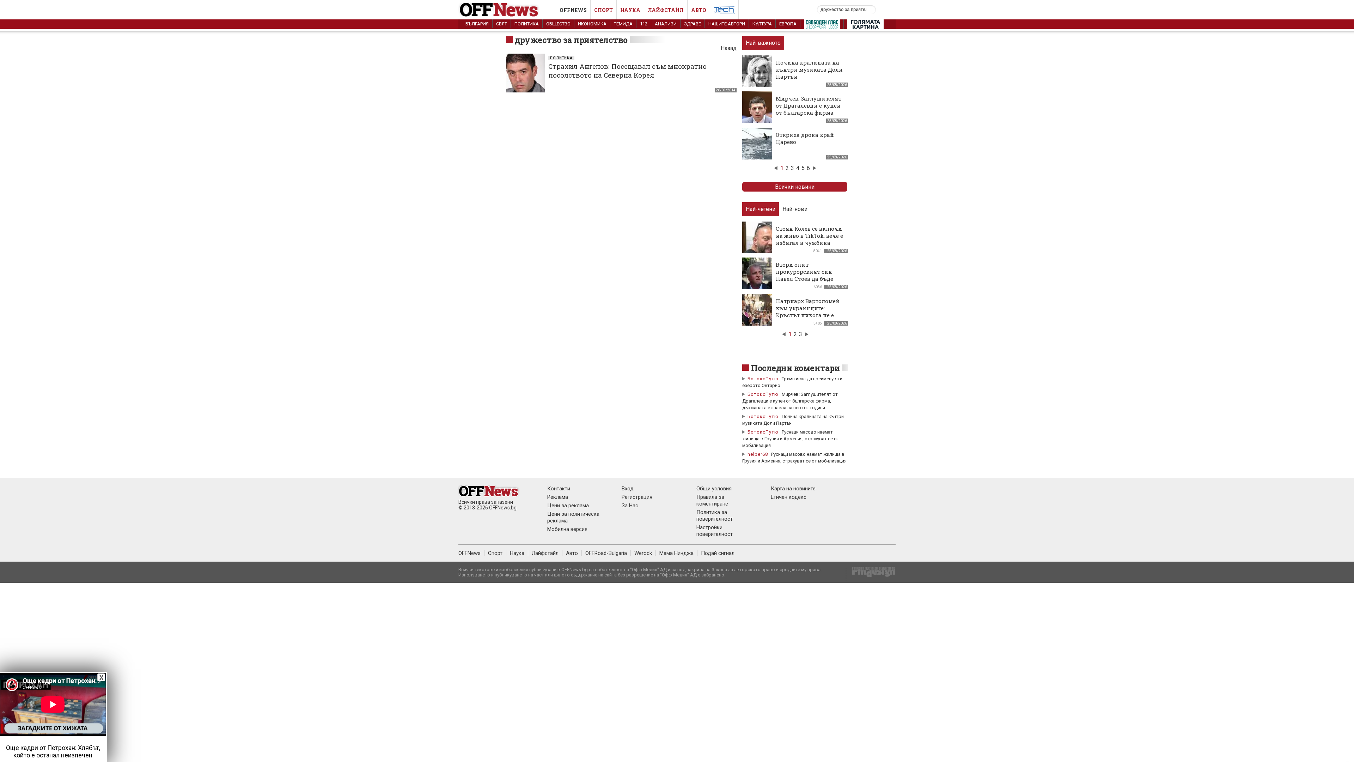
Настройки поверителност (714, 530)
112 (643, 23)
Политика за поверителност (714, 515)
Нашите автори (726, 23)
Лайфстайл (666, 10)
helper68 (758, 454)
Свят (501, 23)
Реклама (557, 497)
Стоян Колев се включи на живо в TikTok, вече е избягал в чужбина (809, 235)
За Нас (630, 505)
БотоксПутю (763, 378)
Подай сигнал (717, 553)
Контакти (558, 488)
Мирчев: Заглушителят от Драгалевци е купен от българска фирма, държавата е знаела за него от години (808, 112)
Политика (526, 23)
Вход (628, 488)
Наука (630, 10)
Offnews (573, 10)
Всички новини (795, 186)
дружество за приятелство (571, 40)
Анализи (666, 23)
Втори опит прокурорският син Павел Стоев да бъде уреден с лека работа (805, 275)
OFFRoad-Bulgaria (606, 553)
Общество (558, 23)
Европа (788, 23)
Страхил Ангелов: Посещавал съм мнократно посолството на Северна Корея (627, 70)
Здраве (692, 23)
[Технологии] (724, 11)
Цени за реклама (568, 505)
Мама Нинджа (676, 553)
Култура (762, 23)
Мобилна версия (567, 529)
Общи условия (714, 488)
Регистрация (637, 497)
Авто (698, 10)
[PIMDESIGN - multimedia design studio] (871, 574)
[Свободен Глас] (821, 25)
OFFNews (469, 553)
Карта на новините (793, 488)
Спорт (603, 10)
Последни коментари (795, 368)
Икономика (592, 23)
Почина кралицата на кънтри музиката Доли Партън (809, 69)
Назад (729, 48)
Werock (643, 553)
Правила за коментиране (712, 500)
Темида (623, 23)
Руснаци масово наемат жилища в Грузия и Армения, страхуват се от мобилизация (790, 438)
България (477, 23)
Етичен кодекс (788, 497)
